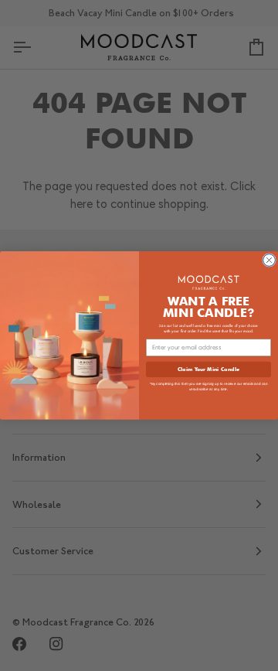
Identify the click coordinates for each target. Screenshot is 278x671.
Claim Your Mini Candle (208, 369)
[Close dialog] (269, 260)
